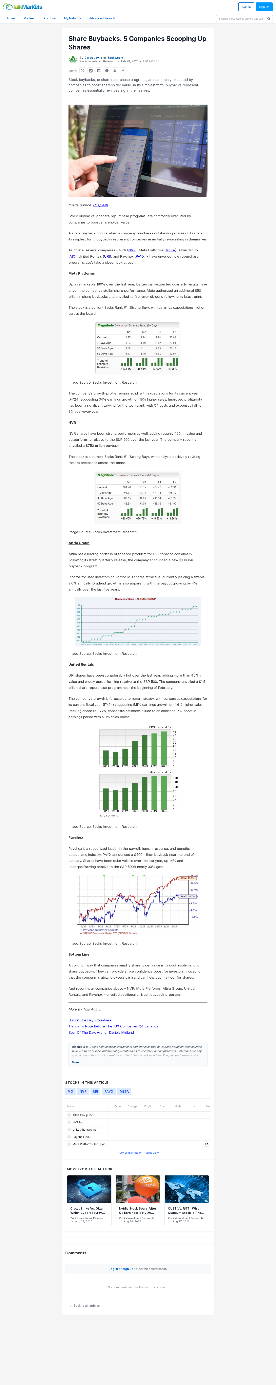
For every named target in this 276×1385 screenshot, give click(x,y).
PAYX (140, 256)
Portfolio (50, 18)
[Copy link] (123, 70)
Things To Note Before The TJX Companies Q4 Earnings (113, 1026)
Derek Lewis (93, 57)
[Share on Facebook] (107, 70)
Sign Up (264, 6)
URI (107, 256)
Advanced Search (102, 18)
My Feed (30, 18)
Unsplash (100, 205)
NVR (132, 250)
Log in (113, 1269)
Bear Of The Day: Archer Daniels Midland (101, 1032)
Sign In (246, 6)
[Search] (268, 18)
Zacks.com (115, 57)
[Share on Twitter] (82, 70)
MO (72, 256)
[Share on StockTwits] (90, 70)
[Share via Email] (115, 70)
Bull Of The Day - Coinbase (90, 1020)
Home (11, 18)
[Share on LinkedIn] (99, 70)
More (75, 1062)
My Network (72, 18)
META (170, 250)
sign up (128, 1269)
